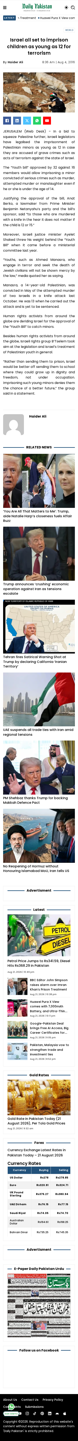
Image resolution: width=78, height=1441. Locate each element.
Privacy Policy (53, 1399)
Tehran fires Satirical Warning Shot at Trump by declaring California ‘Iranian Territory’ (35, 662)
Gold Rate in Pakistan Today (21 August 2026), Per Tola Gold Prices (36, 1121)
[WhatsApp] (37, 121)
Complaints (12, 1406)
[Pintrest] (42, 1413)
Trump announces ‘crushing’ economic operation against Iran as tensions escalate (36, 589)
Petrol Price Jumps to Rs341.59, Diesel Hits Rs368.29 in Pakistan (38, 963)
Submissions (34, 1406)
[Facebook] (7, 121)
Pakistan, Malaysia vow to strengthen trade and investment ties (49, 1049)
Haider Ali (15, 62)
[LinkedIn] (17, 121)
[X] (27, 121)
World (69, 30)
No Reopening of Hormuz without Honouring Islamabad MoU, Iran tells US (36, 868)
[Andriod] (57, 1413)
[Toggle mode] (66, 7)
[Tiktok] (34, 1413)
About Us (10, 1399)
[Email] (47, 121)
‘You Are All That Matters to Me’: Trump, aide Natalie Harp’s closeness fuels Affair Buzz (37, 516)
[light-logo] (37, 7)
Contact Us (29, 1399)
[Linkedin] (49, 1413)
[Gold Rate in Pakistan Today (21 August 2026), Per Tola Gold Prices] (39, 1097)
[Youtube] (19, 1413)
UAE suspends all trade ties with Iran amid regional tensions (38, 732)
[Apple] (64, 1413)
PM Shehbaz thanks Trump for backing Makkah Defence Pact (35, 800)
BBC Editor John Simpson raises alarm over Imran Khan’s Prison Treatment (49, 985)
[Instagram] (27, 1413)
